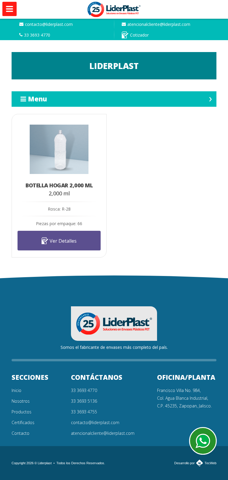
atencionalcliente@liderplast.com (158, 24)
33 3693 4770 (37, 35)
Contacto (20, 433)
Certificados (23, 422)
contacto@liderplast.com (49, 24)
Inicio (16, 390)
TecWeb (210, 463)
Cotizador (139, 35)
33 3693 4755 (84, 412)
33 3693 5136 (84, 401)
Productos (21, 412)
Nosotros (21, 401)
